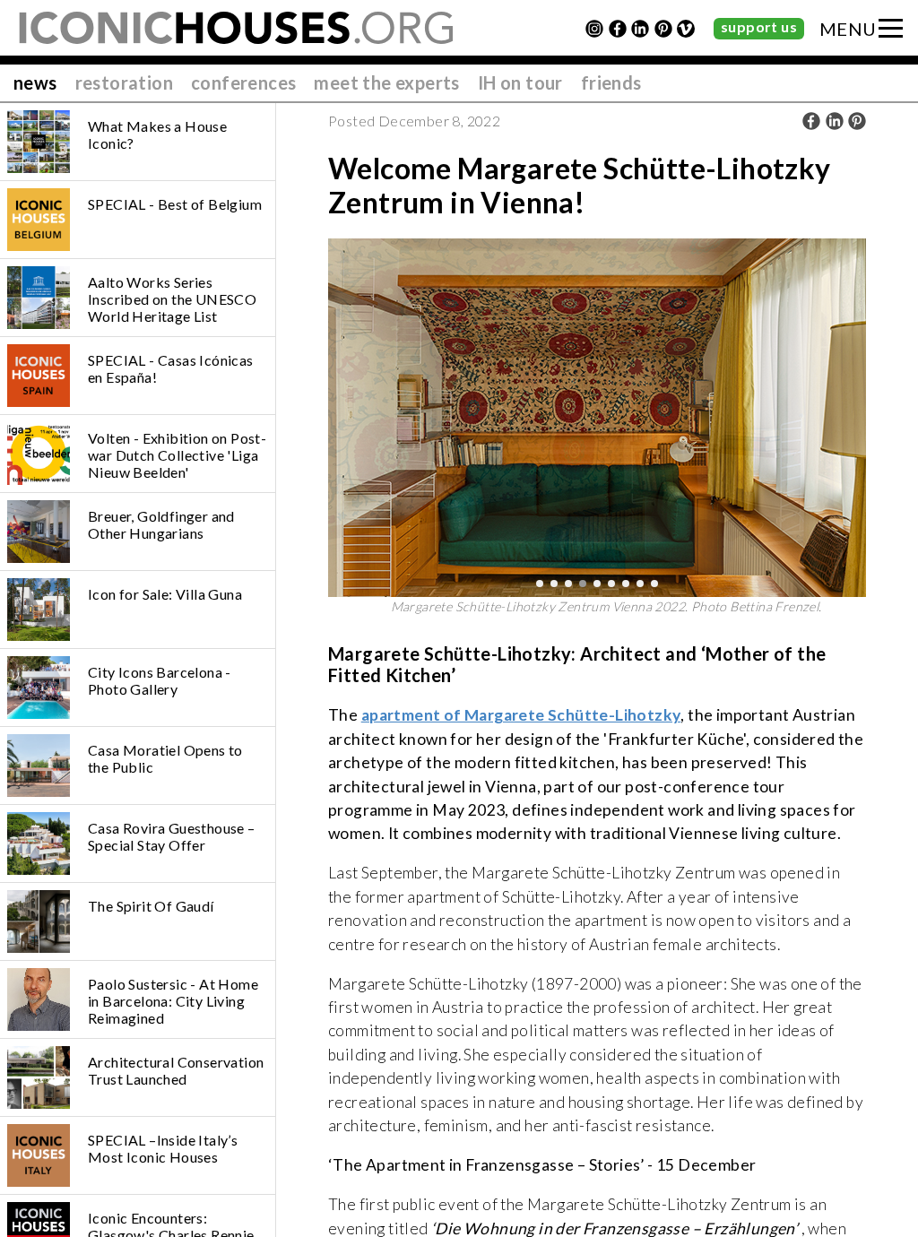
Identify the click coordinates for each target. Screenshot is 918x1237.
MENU (848, 28)
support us (759, 26)
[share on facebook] (811, 121)
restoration (124, 82)
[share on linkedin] (835, 121)
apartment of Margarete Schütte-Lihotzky (521, 714)
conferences (243, 82)
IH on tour (520, 82)
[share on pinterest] (857, 121)
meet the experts (386, 82)
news (35, 82)
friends (611, 82)
